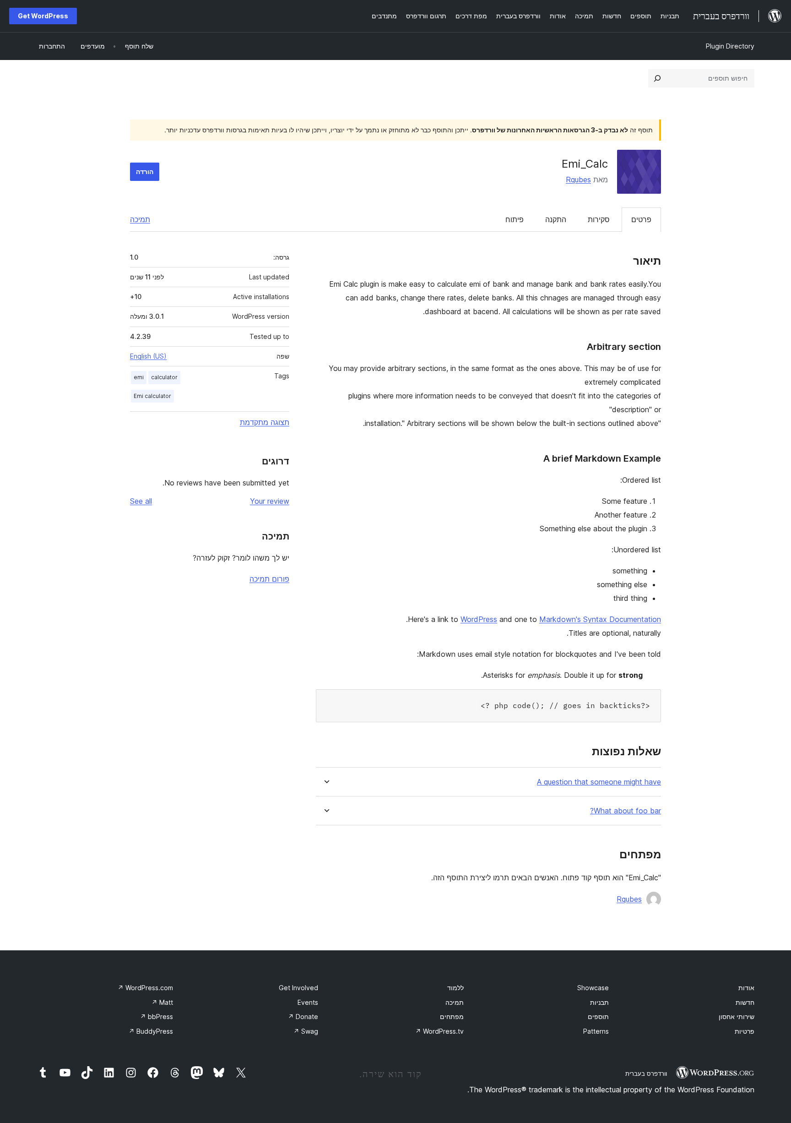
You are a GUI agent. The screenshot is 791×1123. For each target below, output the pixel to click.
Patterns (596, 1031)
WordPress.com (145, 988)
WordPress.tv (439, 1031)
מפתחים (452, 1016)
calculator (164, 377)
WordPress (479, 619)
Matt (162, 1002)
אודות (746, 988)
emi (139, 377)
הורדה (144, 171)
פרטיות (744, 1031)
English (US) (148, 356)
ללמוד (455, 988)
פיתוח (514, 219)
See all (141, 501)
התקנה (555, 219)
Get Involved (298, 988)
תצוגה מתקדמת (264, 422)
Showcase (593, 988)
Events (308, 1002)
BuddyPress (151, 1031)
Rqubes (578, 179)
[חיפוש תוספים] (657, 78)
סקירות (599, 219)
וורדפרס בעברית (646, 1073)
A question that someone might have (599, 782)
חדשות (745, 1002)
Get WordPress (43, 16)
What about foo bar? (625, 811)
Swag (305, 1031)
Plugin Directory (730, 46)
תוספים (598, 1016)
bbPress (156, 1016)
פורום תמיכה (269, 578)
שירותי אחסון (736, 1016)
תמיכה (140, 219)
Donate (303, 1016)
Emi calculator (152, 396)
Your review (269, 501)
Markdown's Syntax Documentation (600, 619)
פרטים (641, 219)
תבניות (599, 1002)
